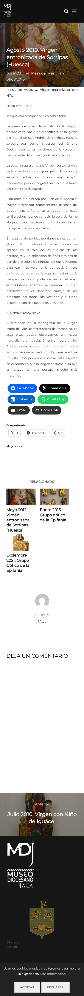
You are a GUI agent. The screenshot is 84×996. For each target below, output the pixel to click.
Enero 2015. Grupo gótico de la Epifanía (53, 514)
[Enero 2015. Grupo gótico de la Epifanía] (54, 497)
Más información (53, 974)
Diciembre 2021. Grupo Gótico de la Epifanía (18, 563)
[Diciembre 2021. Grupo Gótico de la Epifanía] (21, 542)
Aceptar (27, 987)
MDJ (17, 73)
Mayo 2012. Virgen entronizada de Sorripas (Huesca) (18, 520)
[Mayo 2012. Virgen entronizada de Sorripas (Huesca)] (21, 497)
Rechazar (55, 987)
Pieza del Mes (42, 73)
